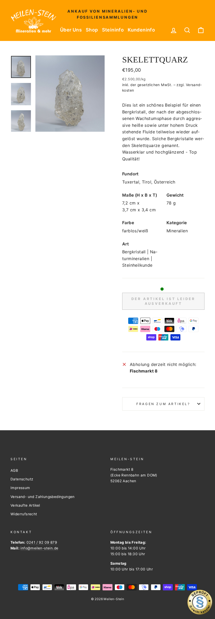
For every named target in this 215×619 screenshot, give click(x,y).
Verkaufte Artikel (25, 505)
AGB (14, 470)
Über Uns (71, 30)
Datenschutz (21, 479)
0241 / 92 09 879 (41, 542)
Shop (92, 30)
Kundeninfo (141, 30)
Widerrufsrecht (23, 514)
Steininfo (113, 30)
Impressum (20, 488)
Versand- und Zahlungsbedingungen (42, 497)
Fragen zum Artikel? (163, 404)
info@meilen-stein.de (39, 548)
